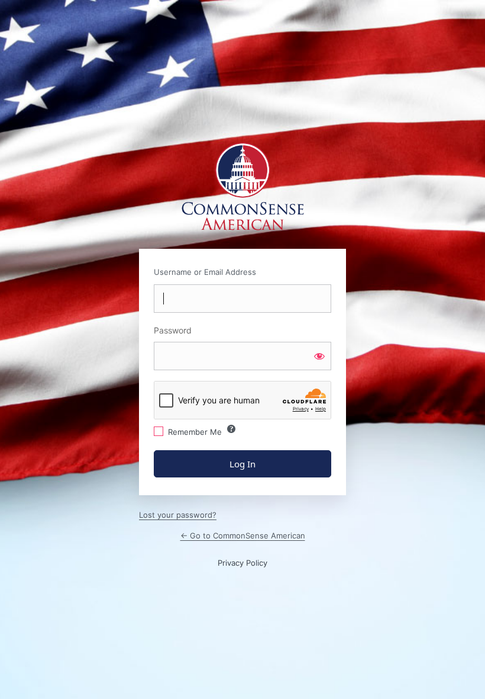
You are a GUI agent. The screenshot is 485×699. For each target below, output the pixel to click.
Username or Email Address (205, 272)
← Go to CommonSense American (242, 535)
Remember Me (195, 432)
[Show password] (319, 356)
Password (173, 330)
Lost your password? (177, 515)
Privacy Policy (242, 562)
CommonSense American (242, 187)
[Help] (231, 429)
